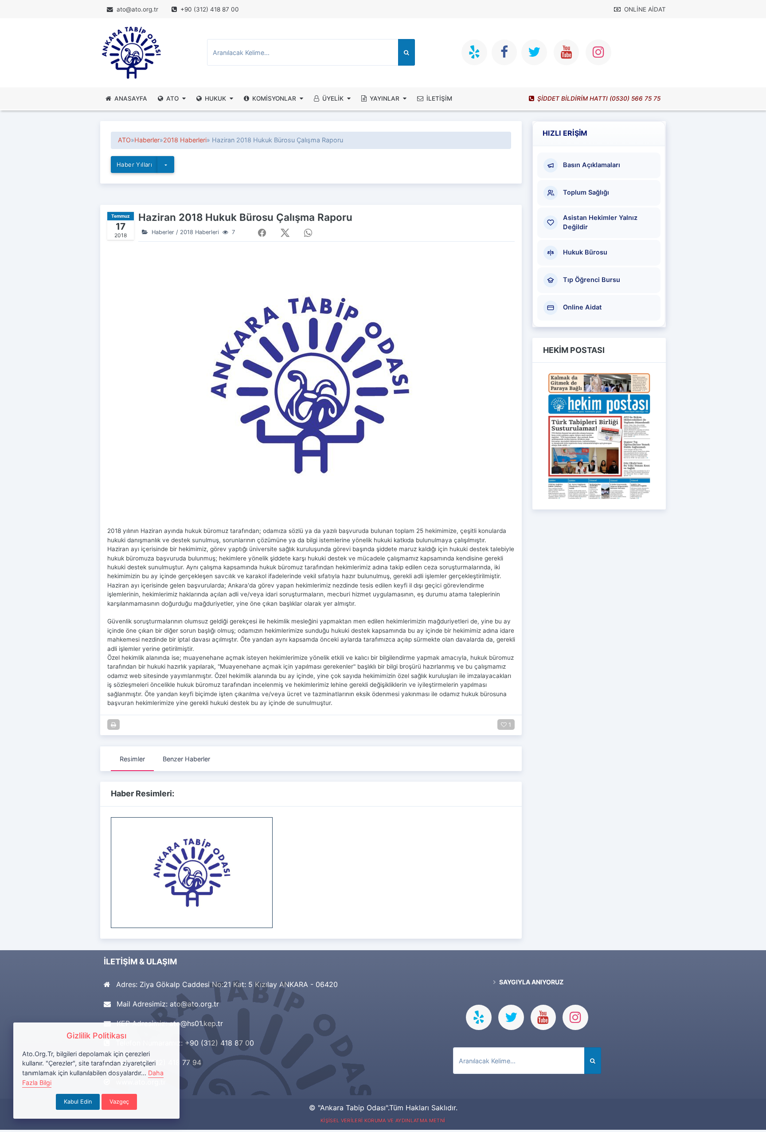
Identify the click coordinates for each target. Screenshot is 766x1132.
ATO (172, 98)
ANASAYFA (130, 98)
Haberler (147, 140)
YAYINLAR (384, 98)
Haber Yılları (134, 164)
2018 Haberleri (185, 140)
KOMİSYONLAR (274, 98)
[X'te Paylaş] (285, 233)
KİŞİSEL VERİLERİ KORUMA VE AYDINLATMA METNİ (382, 1120)
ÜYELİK (333, 98)
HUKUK (215, 98)
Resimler (132, 759)
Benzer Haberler (186, 759)
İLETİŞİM (439, 98)
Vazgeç (119, 1101)
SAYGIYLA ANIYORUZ (530, 982)
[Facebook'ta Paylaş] (262, 233)
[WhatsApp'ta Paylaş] (308, 233)
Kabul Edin (78, 1101)
